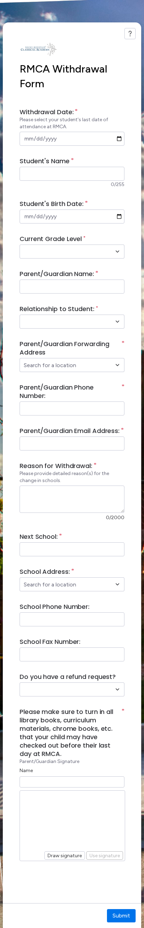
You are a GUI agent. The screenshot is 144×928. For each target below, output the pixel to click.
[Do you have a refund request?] (117, 689)
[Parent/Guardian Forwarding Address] (117, 365)
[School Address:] (117, 584)
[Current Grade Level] (117, 251)
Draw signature (65, 856)
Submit (121, 915)
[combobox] (64, 252)
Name (26, 771)
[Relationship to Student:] (117, 321)
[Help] (130, 33)
